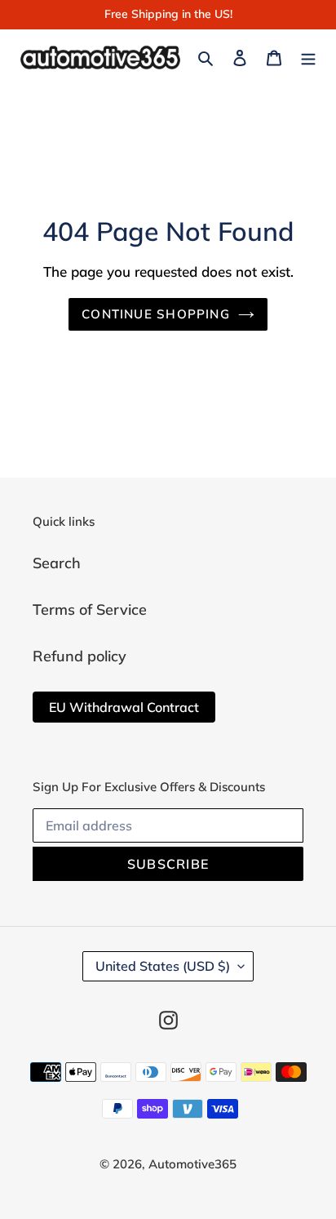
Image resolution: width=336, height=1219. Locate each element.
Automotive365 (192, 1164)
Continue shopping (156, 314)
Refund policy (79, 656)
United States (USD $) (162, 966)
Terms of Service (90, 609)
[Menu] (308, 57)
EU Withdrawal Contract (124, 707)
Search (57, 563)
